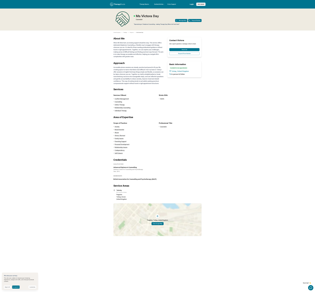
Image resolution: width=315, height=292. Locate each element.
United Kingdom (117, 32)
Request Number (196, 20)
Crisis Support (171, 4)
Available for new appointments (178, 68)
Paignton (132, 32)
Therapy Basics (144, 4)
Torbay (173, 71)
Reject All (7, 287)
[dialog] (20, 281)
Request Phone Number (184, 53)
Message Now (182, 20)
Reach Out (184, 49)
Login (192, 4)
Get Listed (201, 4)
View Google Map (157, 223)
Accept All (16, 287)
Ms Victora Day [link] (139, 32)
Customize (32, 287)
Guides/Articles (158, 4)
